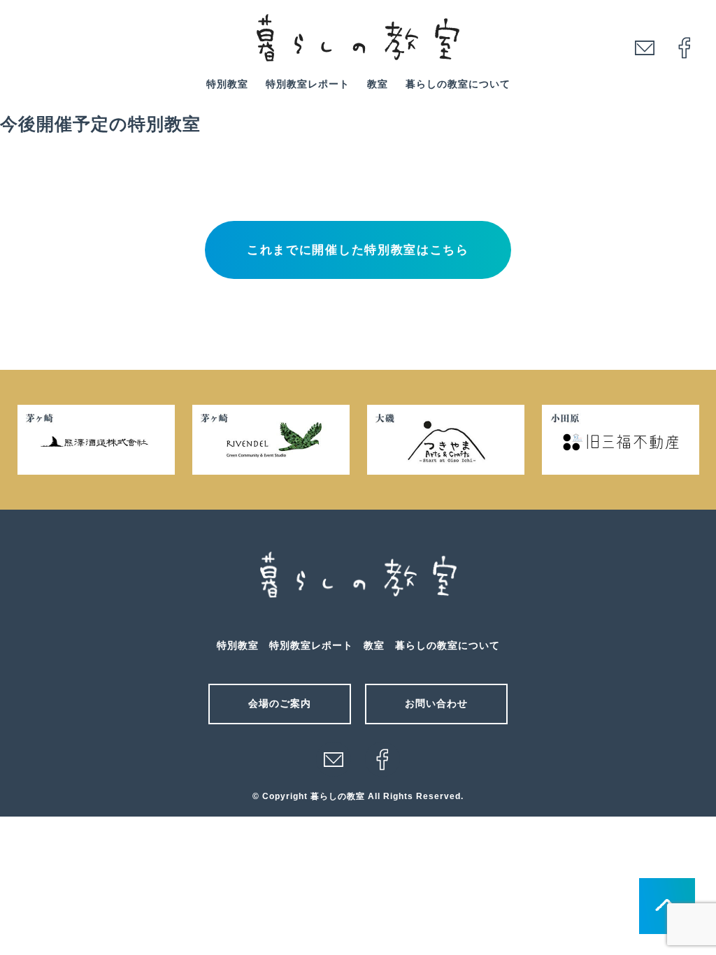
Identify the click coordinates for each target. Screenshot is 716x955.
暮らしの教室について (458, 83)
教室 (377, 83)
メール (333, 759)
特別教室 (227, 83)
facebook (684, 47)
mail (644, 47)
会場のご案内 (279, 703)
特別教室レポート (308, 83)
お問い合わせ (436, 703)
